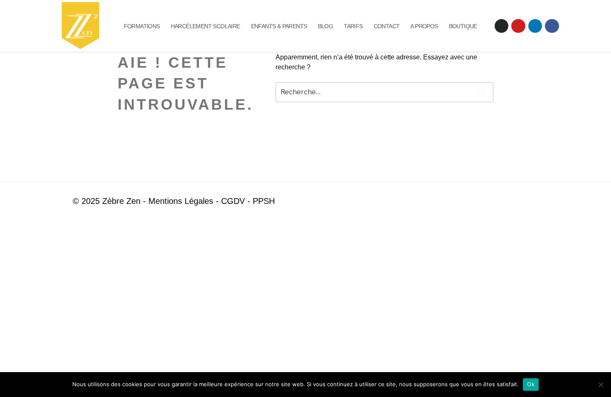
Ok (531, 384)
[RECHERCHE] (481, 92)
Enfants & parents (279, 26)
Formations (142, 26)
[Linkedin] (535, 26)
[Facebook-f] (519, 201)
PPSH (264, 201)
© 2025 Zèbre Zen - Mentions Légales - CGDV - (163, 201)
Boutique (463, 26)
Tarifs (353, 26)
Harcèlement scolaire (205, 26)
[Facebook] (552, 26)
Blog (325, 26)
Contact (387, 26)
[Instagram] (502, 26)
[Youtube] (518, 26)
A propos (424, 26)
